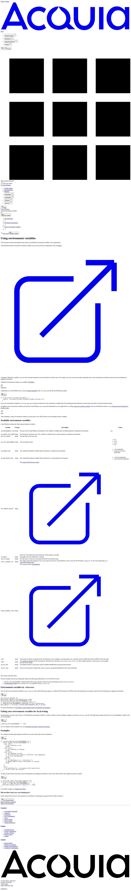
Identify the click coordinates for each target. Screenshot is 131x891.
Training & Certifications (11, 848)
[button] (4, 394)
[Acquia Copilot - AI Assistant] (2, 48)
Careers (6, 836)
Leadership (7, 814)
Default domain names (10, 683)
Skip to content (5, 1)
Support (7, 44)
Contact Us (4, 888)
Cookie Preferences (9, 822)
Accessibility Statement (10, 811)
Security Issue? (8, 819)
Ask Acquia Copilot (8, 800)
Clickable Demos (9, 829)
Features (7, 200)
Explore (3, 826)
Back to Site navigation (7, 803)
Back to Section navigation (8, 802)
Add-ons (7, 203)
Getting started (8, 188)
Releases (6, 191)
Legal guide (8, 197)
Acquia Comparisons (10, 831)
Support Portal (8, 843)
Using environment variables (12, 227)
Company (4, 808)
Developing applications (11, 223)
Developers (8, 194)
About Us (7, 813)
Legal (5, 818)
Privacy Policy (8, 821)
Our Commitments (9, 816)
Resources (8, 38)
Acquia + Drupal (9, 833)
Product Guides (9, 35)
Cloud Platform (6, 185)
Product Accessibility (10, 845)
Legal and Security (10, 41)
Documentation (8, 190)
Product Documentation (11, 846)
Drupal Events (8, 834)
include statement (32, 390)
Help (5, 207)
